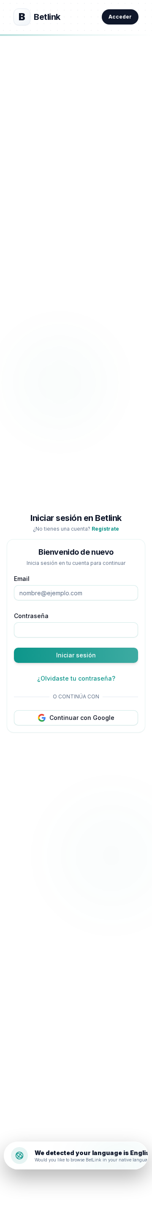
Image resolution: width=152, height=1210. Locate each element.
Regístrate (105, 529)
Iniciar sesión (76, 655)
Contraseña (31, 615)
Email (22, 578)
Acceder (120, 17)
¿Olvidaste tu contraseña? (76, 678)
